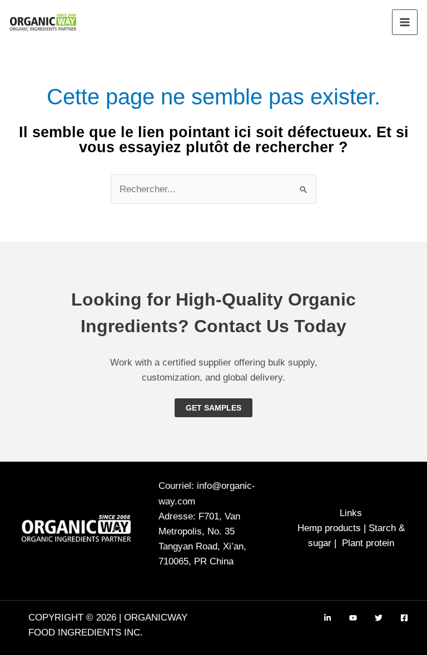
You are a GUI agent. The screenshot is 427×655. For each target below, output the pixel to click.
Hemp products (329, 528)
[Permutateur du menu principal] (405, 22)
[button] (213, 407)
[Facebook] (404, 618)
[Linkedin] (327, 618)
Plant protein (368, 543)
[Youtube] (353, 618)
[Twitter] (379, 618)
